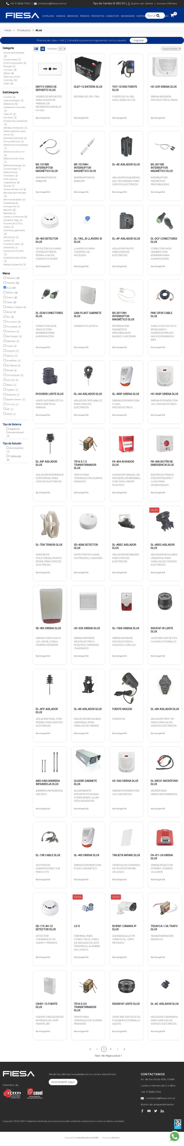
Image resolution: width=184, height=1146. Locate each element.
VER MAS (52, 89)
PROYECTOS (97, 16)
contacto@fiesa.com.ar (51, 3)
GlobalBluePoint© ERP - (83, 1137)
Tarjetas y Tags (13, 220)
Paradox (12, 282)
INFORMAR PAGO (160, 16)
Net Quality (13, 336)
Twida (11, 346)
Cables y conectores (15, 216)
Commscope (14, 375)
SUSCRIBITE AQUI (63, 1082)
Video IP (9, 114)
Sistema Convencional (14, 432)
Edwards (12, 394)
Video (8, 83)
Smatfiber (13, 360)
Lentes (8, 240)
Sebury (11, 355)
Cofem (11, 297)
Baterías (9, 213)
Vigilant (11, 389)
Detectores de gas (14, 165)
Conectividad (12, 59)
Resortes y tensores (15, 138)
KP (9, 409)
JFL (9, 316)
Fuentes (9, 97)
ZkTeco (11, 292)
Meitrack (12, 341)
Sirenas (9, 185)
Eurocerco (13, 321)
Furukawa (13, 326)
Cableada (14, 458)
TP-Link (11, 404)
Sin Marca (13, 365)
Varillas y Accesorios (15, 127)
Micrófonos (11, 237)
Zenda (11, 370)
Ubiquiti (12, 350)
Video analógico (13, 100)
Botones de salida (14, 199)
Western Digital (15, 307)
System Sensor (15, 399)
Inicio (7, 30)
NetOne (110, 1137)
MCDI (10, 414)
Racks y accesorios (14, 264)
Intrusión (10, 69)
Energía (9, 66)
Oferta (8, 73)
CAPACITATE (112, 16)
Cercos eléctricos (13, 141)
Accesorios (10, 247)
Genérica (12, 331)
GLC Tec (11, 380)
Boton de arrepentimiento (157, 1104)
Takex (11, 302)
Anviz (10, 312)
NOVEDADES (128, 16)
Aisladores (10, 103)
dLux (10, 287)
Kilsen (10, 384)
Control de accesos (14, 63)
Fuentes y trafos (13, 244)
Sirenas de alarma (14, 189)
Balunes (9, 209)
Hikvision (12, 278)
